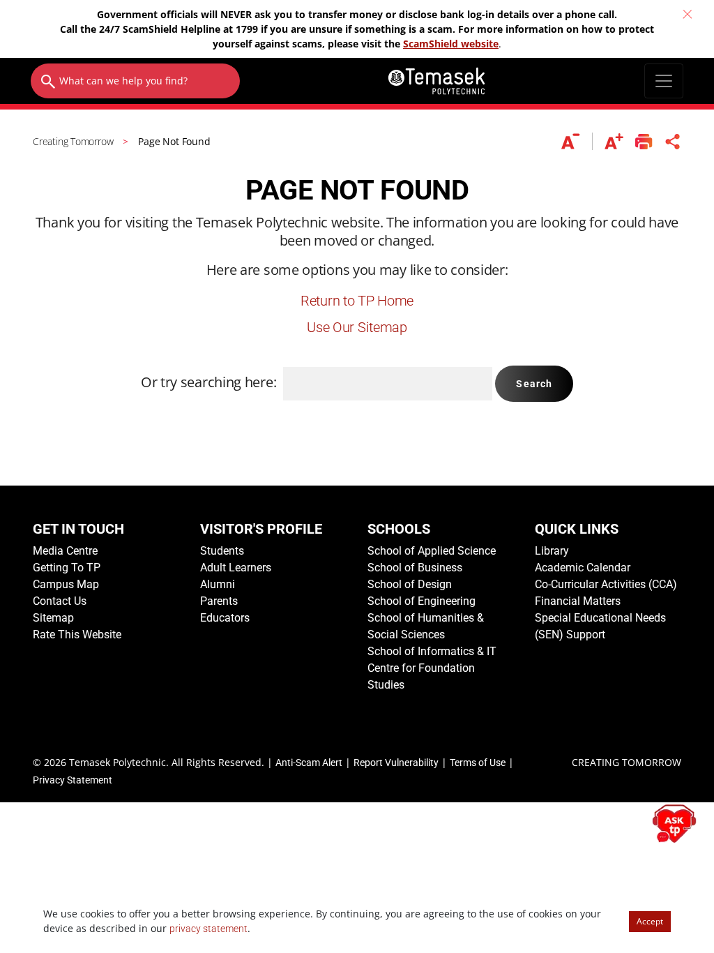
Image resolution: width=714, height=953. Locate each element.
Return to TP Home (357, 300)
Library (552, 550)
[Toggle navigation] (663, 80)
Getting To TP (66, 567)
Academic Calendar (582, 567)
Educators (225, 617)
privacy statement (208, 928)
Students (222, 550)
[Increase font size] (614, 141)
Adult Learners (235, 567)
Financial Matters (578, 601)
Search (534, 383)
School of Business (414, 567)
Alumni (217, 584)
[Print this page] (644, 141)
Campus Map (66, 584)
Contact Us (59, 601)
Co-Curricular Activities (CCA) (606, 584)
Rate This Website (77, 634)
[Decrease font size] (577, 141)
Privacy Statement (72, 780)
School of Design (409, 584)
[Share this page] (672, 141)
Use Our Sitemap (357, 327)
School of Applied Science (431, 550)
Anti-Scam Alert (308, 762)
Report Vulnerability (396, 762)
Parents (219, 601)
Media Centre (65, 550)
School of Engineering (421, 601)
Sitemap (53, 617)
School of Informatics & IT (431, 651)
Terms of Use (478, 762)
